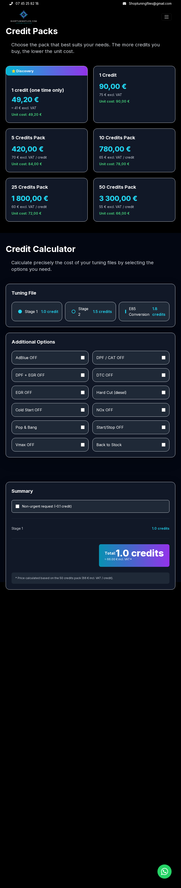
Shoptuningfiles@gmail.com (150, 3)
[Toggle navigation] (166, 17)
